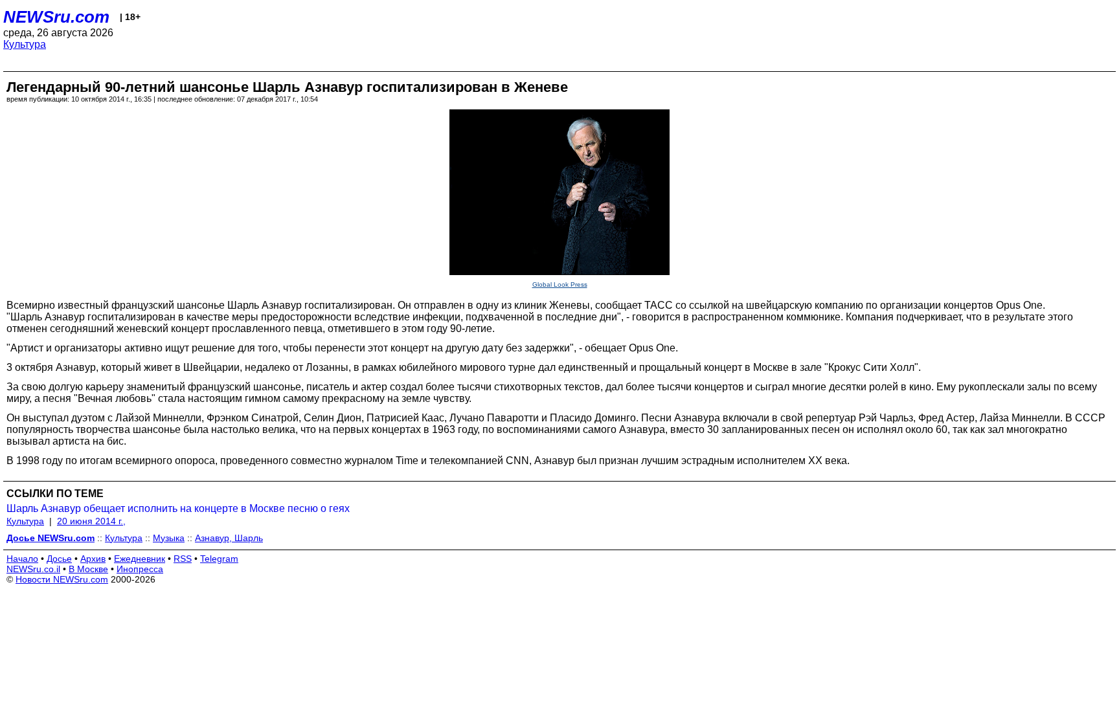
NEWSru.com (56, 17)
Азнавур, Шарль (229, 538)
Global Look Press (559, 284)
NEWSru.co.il (33, 569)
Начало (22, 558)
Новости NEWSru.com (62, 579)
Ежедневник (139, 558)
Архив (93, 558)
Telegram (219, 558)
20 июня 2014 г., (91, 521)
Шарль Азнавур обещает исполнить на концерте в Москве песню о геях (178, 508)
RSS (183, 558)
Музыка (169, 538)
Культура (24, 44)
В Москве (88, 569)
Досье (59, 558)
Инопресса (140, 569)
